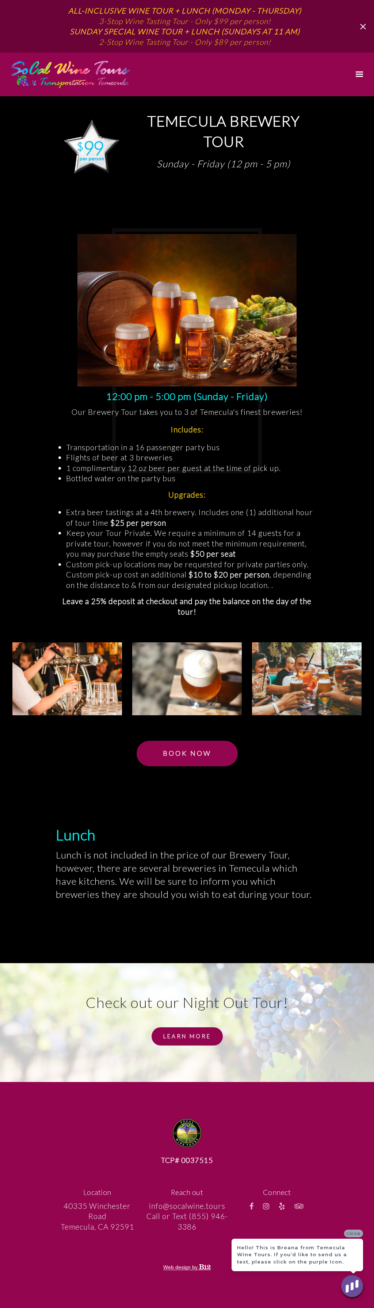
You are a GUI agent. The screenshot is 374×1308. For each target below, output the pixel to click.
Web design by (181, 1267)
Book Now (187, 753)
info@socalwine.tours (187, 1205)
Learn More (187, 1036)
